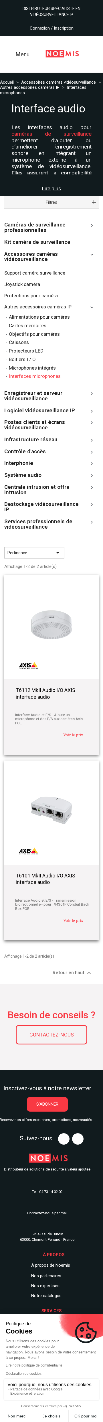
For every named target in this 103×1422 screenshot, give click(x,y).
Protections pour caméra (31, 295)
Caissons (19, 342)
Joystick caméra (22, 284)
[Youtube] (64, 1139)
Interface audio (48, 108)
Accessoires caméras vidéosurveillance (31, 257)
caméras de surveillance (51, 134)
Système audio (22, 475)
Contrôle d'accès (25, 452)
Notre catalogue (46, 1295)
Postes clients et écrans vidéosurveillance (34, 425)
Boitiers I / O (22, 359)
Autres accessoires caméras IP (38, 307)
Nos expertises (45, 1285)
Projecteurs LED (26, 351)
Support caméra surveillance (34, 273)
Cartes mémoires (27, 325)
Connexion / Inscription (52, 28)
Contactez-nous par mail (47, 1213)
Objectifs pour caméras (34, 334)
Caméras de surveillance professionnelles (35, 227)
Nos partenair (44, 1275)
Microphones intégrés (32, 368)
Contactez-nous (51, 1035)
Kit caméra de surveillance (37, 242)
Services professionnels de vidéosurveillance (38, 524)
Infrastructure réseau (31, 440)
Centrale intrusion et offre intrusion (37, 490)
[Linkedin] (78, 1139)
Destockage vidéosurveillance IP (41, 507)
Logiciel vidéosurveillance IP (39, 411)
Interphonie (18, 463)
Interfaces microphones (35, 376)
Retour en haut (72, 973)
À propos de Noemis (50, 1265)
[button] (47, 1104)
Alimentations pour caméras (39, 317)
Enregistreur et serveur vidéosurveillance (33, 396)
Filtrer (83, 552)
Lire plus (51, 188)
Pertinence (34, 552)
